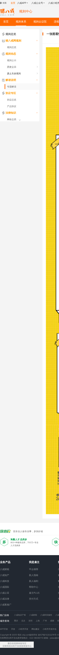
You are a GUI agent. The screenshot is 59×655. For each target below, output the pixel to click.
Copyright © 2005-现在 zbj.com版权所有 (18, 635)
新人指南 (33, 575)
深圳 (30, 620)
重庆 (16, 620)
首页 (6, 21)
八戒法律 (4, 598)
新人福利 (33, 581)
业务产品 (5, 562)
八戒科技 (4, 581)
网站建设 (35, 629)
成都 (52, 620)
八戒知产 (4, 575)
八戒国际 (4, 586)
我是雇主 (34, 562)
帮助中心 (33, 586)
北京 (23, 620)
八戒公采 (4, 592)
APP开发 (4, 629)
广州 (45, 620)
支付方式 (33, 598)
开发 (13, 629)
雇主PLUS (34, 592)
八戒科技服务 (46, 615)
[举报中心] (17, 645)
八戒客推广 (5, 604)
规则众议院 (40, 21)
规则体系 (21, 21)
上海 (38, 620)
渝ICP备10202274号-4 (48, 635)
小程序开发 (23, 629)
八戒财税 (4, 569)
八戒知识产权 (20, 615)
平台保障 (33, 569)
